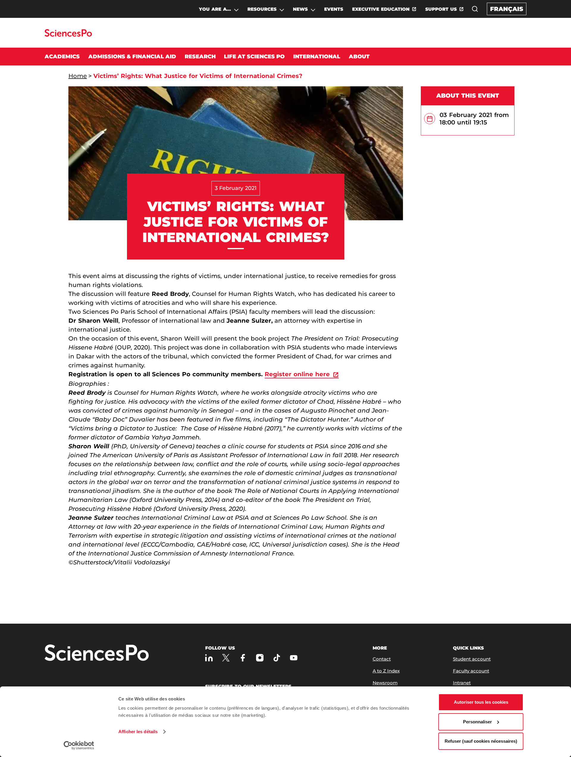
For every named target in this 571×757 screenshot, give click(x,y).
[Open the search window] (475, 9)
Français (506, 9)
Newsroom (385, 683)
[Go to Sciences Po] (68, 35)
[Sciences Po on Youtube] (293, 657)
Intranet (462, 683)
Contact (382, 659)
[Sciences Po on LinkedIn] (209, 657)
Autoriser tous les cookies (481, 702)
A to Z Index (386, 671)
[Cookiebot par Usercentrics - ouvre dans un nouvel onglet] (79, 745)
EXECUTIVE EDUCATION (381, 9)
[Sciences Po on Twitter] (226, 657)
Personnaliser (477, 721)
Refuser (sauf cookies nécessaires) (481, 741)
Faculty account (471, 671)
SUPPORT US (441, 9)
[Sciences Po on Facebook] (243, 657)
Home (77, 75)
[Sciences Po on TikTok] (276, 657)
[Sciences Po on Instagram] (259, 657)
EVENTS (333, 9)
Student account (472, 659)
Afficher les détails (138, 731)
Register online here (297, 374)
